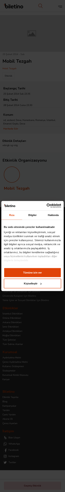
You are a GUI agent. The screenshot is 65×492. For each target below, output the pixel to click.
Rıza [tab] (11, 214)
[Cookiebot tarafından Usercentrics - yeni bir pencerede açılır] (46, 206)
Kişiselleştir (31, 283)
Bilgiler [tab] (32, 214)
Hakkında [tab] (53, 214)
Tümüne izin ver (32, 272)
